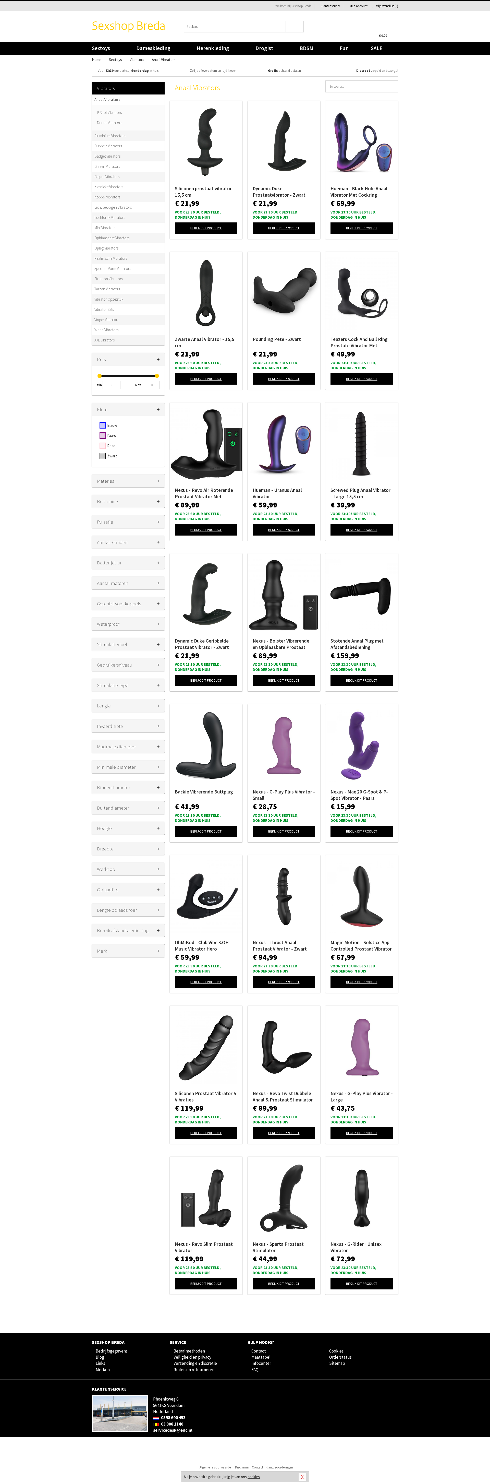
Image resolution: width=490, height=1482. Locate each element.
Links (100, 1363)
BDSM (306, 48)
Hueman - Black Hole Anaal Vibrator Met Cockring (358, 191)
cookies (254, 1476)
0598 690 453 (173, 1417)
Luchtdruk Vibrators (109, 217)
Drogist (264, 48)
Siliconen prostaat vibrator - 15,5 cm (205, 191)
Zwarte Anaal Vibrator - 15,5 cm (204, 342)
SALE (377, 48)
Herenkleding (213, 48)
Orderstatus (340, 1357)
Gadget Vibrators (107, 156)
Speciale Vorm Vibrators (112, 268)
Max (138, 385)
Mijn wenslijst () (386, 6)
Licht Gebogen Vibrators (113, 207)
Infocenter (261, 1363)
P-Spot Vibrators (109, 112)
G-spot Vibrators (106, 176)
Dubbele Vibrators (108, 146)
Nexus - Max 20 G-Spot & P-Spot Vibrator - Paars (359, 795)
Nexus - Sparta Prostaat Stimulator (278, 1247)
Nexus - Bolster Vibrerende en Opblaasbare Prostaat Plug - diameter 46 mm (281, 644)
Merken (103, 1369)
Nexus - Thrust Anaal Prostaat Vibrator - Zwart (280, 945)
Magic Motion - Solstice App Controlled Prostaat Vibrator (361, 945)
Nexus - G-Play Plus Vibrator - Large (361, 1096)
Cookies (336, 1351)
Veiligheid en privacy (192, 1357)
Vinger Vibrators (106, 319)
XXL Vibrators (104, 340)
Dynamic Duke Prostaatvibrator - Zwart (279, 191)
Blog (100, 1357)
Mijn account (359, 6)
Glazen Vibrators (107, 166)
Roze (111, 445)
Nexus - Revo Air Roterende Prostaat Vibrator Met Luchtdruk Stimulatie (204, 493)
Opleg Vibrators (106, 248)
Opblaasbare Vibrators (111, 237)
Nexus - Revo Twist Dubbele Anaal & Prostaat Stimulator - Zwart (283, 1096)
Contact (258, 1351)
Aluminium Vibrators (109, 135)
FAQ (255, 1369)
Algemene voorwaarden (216, 1467)
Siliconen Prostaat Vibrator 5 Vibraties (205, 1096)
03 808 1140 (171, 1424)
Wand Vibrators (106, 329)
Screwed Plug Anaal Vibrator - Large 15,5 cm (360, 493)
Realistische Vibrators (110, 258)
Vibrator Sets (104, 309)
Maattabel (261, 1357)
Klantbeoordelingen (279, 1467)
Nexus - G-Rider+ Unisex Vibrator (356, 1247)
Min (99, 385)
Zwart (112, 456)
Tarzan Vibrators (107, 289)
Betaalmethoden (189, 1351)
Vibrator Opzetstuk (108, 299)
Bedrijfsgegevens (112, 1351)
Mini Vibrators (104, 227)
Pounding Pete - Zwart (277, 339)
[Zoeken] (295, 26)
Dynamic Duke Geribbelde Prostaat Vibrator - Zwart (202, 644)
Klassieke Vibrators (108, 186)
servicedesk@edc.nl (172, 1430)
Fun (344, 48)
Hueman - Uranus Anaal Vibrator (277, 493)
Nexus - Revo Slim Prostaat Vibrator (204, 1247)
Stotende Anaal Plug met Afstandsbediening (357, 644)
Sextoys (101, 48)
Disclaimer (242, 1467)
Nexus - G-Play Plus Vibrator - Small (284, 795)
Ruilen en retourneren (194, 1369)
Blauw (112, 425)
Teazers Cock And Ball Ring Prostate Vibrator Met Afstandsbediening (359, 342)
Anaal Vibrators (107, 99)
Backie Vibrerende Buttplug (204, 792)
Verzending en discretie (195, 1363)
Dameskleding (153, 48)
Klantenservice (330, 6)
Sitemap (337, 1363)
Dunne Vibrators (109, 122)
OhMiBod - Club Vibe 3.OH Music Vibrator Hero (202, 945)
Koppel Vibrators (107, 197)
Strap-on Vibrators (108, 278)
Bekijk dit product (206, 228)
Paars (111, 435)
